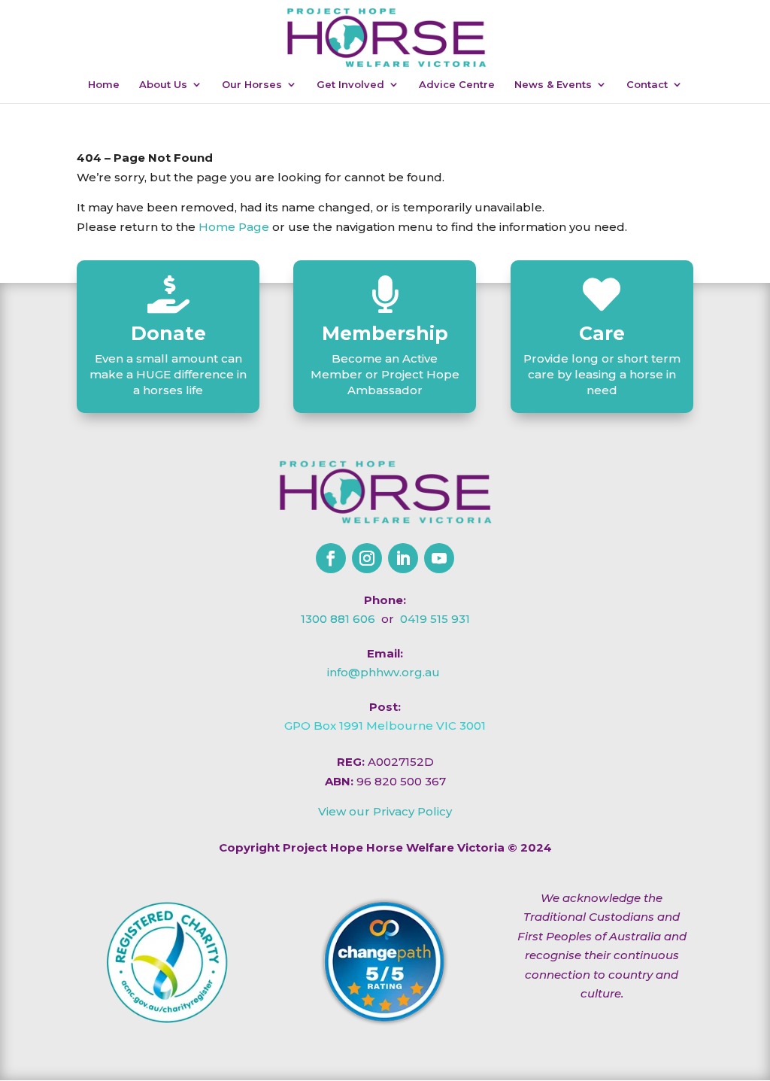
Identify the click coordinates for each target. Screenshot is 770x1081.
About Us (163, 84)
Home (104, 84)
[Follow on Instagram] (367, 558)
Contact (647, 84)
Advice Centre (457, 84)
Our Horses (252, 84)
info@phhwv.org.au (383, 672)
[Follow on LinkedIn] (403, 558)
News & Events (553, 84)
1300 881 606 (338, 619)
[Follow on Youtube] (439, 558)
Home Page (234, 227)
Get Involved (350, 84)
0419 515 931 (435, 619)
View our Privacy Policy (385, 811)
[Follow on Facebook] (331, 558)
